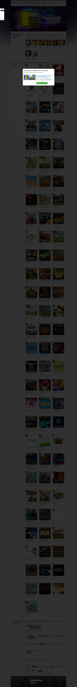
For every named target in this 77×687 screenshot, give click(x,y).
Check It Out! (42, 83)
